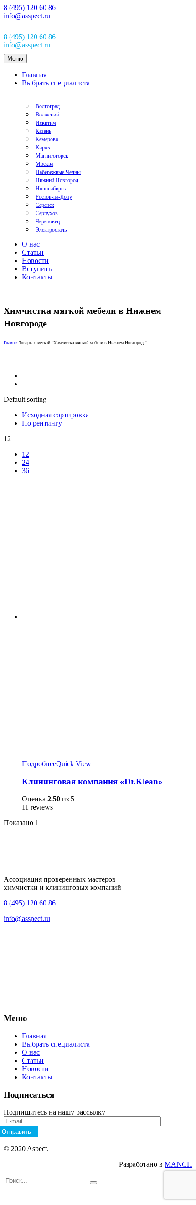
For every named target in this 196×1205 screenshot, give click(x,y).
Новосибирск (51, 188)
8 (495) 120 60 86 (30, 7)
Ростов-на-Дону (54, 197)
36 (25, 470)
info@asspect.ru (27, 16)
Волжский (47, 114)
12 (25, 454)
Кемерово (47, 139)
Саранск (45, 205)
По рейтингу (42, 423)
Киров (43, 147)
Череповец (48, 221)
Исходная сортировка (55, 415)
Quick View (73, 764)
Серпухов (47, 213)
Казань (43, 131)
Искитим (46, 123)
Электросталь (51, 229)
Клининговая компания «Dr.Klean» (92, 781)
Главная (11, 342)
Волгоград (48, 106)
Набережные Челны (58, 172)
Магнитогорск (52, 156)
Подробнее (39, 764)
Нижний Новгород (57, 180)
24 (25, 462)
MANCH (178, 1164)
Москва (44, 164)
